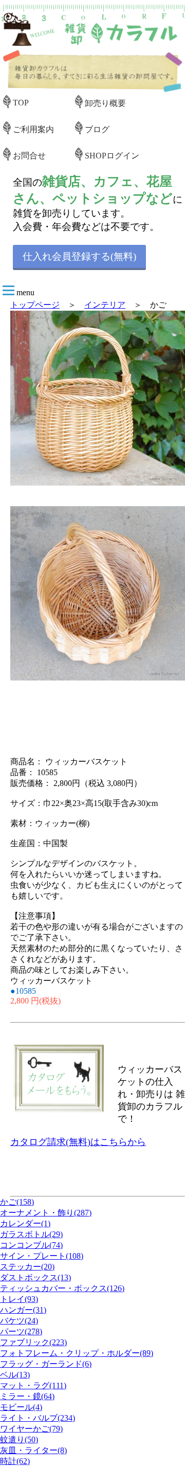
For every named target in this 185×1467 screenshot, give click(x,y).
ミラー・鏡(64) (27, 1396)
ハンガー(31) (23, 1309)
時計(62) (15, 1461)
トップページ (35, 304)
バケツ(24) (19, 1320)
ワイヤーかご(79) (31, 1428)
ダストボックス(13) (35, 1277)
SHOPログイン (112, 155)
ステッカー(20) (27, 1266)
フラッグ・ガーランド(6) (45, 1363)
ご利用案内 (33, 129)
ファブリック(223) (33, 1342)
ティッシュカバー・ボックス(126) (62, 1288)
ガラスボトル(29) (31, 1234)
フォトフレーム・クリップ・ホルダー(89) (76, 1353)
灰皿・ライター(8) (33, 1450)
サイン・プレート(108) (41, 1255)
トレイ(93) (19, 1299)
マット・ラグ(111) (33, 1385)
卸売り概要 (105, 103)
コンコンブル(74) (31, 1245)
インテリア (104, 304)
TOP (21, 102)
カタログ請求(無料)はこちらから (78, 1142)
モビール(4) (21, 1407)
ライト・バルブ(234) (37, 1418)
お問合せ (29, 155)
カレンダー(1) (25, 1223)
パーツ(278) (21, 1331)
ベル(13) (15, 1374)
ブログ (97, 129)
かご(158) (17, 1201)
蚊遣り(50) (19, 1439)
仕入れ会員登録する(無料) (79, 256)
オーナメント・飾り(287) (45, 1212)
